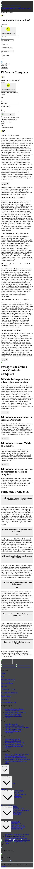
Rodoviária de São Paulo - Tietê (14, 726)
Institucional (5, 766)
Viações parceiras (6, 8)
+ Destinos (8, 748)
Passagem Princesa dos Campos (14, 709)
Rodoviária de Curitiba (11, 724)
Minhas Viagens (26, 8)
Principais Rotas (6, 822)
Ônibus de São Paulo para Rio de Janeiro (17, 754)
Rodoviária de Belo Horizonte (13, 729)
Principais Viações (7, 776)
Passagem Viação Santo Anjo (13, 716)
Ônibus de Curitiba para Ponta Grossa (16, 761)
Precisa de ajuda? (16, 8)
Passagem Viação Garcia (12, 710)
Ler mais (4, 184)
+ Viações (7, 717)
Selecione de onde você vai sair (10, 80)
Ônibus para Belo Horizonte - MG (15, 744)
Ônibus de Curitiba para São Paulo (15, 756)
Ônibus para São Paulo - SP (13, 741)
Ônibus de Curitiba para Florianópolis (16, 757)
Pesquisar (4, 67)
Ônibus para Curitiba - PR (12, 739)
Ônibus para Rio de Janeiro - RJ (14, 742)
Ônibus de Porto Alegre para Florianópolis (17, 759)
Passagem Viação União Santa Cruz (15, 712)
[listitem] (8, 665)
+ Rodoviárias (9, 732)
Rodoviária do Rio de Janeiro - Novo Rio (17, 727)
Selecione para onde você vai (9, 92)
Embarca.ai (4, 866)
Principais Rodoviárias (8, 791)
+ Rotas (7, 763)
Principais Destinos (7, 807)
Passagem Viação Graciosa (13, 714)
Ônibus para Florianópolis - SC (14, 746)
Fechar (3, 360)
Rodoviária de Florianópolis (13, 731)
